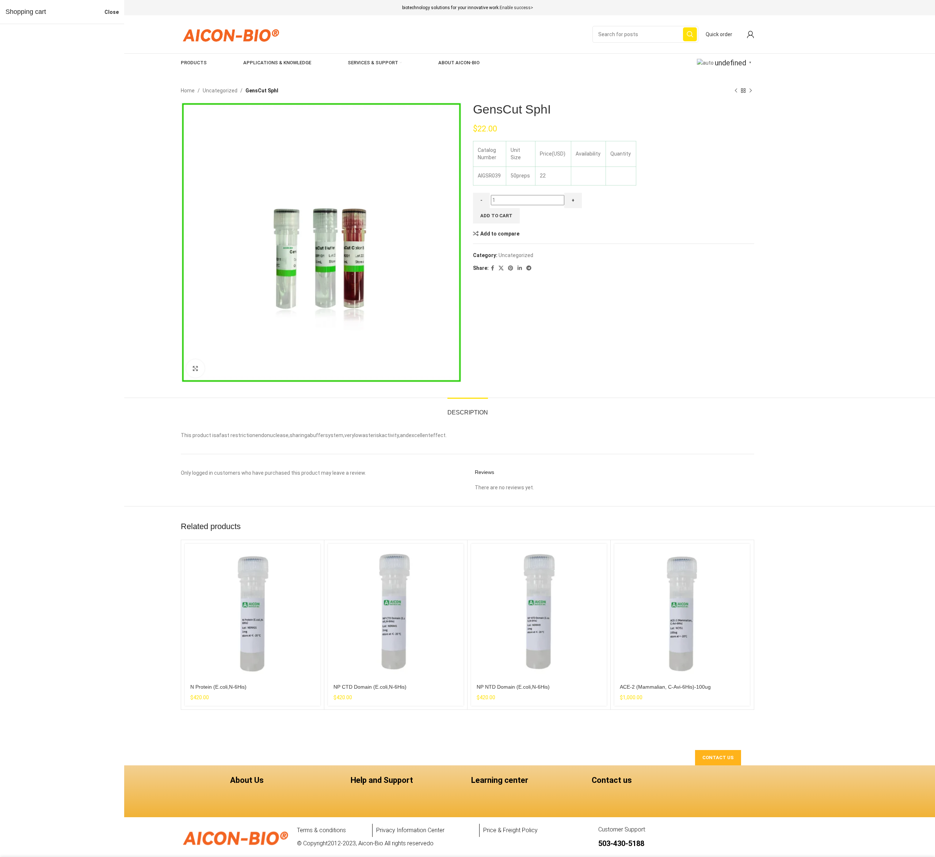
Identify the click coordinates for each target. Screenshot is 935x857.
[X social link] (501, 268)
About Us (247, 780)
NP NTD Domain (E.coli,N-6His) (513, 687)
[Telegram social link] (529, 268)
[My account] (750, 34)
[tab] (467, 409)
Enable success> (516, 7)
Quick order (719, 34)
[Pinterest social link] (510, 268)
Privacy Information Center (410, 830)
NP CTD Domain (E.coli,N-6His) (370, 687)
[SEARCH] (690, 34)
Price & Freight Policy (510, 830)
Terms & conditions (321, 830)
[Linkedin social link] (519, 268)
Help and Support (382, 780)
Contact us (612, 780)
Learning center (499, 780)
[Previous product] (736, 90)
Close (111, 12)
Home (188, 90)
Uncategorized (220, 90)
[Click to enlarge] (195, 368)
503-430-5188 (621, 843)
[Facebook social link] (492, 268)
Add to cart (496, 215)
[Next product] (750, 90)
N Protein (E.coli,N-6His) (218, 687)
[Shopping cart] (739, 34)
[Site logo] (230, 34)
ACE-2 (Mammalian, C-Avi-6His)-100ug (665, 687)
